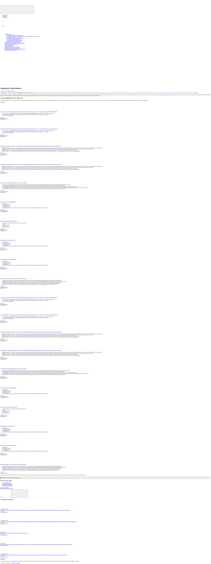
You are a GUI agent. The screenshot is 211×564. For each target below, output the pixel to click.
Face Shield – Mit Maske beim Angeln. (14, 39)
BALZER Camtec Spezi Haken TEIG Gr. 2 (8, 240)
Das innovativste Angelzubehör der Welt (14, 41)
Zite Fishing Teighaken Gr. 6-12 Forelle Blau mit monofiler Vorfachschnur (13, 278)
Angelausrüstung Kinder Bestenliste (6, 488)
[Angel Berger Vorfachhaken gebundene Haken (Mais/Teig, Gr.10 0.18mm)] (8, 181)
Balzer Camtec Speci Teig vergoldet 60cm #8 (8, 201)
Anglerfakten (5, 15)
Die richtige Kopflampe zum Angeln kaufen (12, 48)
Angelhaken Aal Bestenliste (7, 485)
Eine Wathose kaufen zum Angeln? (11, 50)
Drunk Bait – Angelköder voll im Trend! (14, 37)
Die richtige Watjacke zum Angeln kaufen (12, 47)
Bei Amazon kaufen (3, 118)
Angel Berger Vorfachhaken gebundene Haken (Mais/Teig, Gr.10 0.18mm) (13, 182)
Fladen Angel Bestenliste (4, 487)
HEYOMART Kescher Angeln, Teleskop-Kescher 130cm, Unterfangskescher (14, 533)
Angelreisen (5, 16)
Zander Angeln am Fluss (9, 46)
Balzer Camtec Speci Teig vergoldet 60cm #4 (8, 259)
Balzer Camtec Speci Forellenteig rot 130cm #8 (8, 221)
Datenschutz (18, 563)
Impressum (13, 563)
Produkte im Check (8, 34)
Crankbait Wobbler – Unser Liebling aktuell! (15, 40)
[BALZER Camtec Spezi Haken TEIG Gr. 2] (8, 239)
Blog (3, 25)
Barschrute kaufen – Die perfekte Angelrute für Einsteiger (15, 49)
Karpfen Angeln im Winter (9, 45)
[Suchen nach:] (5, 497)
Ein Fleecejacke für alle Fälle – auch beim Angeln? (16, 38)
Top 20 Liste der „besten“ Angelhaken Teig (162, 94)
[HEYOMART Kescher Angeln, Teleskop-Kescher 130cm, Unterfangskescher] (14, 532)
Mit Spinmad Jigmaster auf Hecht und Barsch (15, 35)
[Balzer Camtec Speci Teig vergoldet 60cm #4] (8, 258)
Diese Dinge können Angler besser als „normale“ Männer (15, 43)
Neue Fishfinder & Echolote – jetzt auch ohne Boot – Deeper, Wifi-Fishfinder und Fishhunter (23, 36)
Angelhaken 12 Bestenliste (7, 484)
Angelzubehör (5, 17)
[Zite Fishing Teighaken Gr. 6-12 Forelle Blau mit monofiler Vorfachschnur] (8, 277)
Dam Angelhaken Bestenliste (8, 483)
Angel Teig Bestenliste (6, 482)
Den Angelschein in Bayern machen (11, 44)
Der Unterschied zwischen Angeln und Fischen (13, 42)
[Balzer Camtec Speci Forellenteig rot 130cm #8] (8, 220)
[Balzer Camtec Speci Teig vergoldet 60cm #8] (8, 200)
